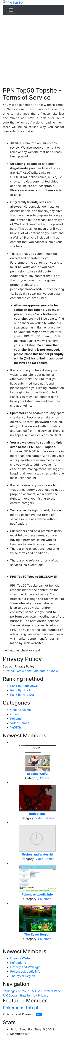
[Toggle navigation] (11, 10)
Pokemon (16, 718)
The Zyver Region (22, 976)
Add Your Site (25, 991)
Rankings (9, 991)
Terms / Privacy (37, 995)
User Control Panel (48, 991)
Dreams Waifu (20, 958)
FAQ (5, 995)
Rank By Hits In (20, 690)
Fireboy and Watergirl (25, 967)
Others (15, 714)
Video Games (19, 723)
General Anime (20, 710)
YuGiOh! (16, 727)
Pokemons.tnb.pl (20, 1007)
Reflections (18, 962)
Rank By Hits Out (22, 694)
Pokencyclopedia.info (25, 971)
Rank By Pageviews (24, 686)
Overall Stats (17, 995)
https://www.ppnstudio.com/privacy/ (32, 671)
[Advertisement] (33, 52)
